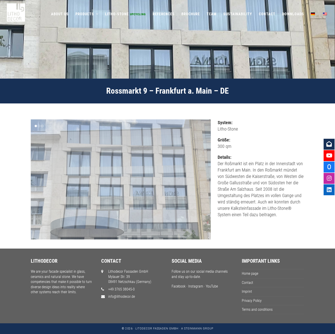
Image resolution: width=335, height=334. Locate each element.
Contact (247, 282)
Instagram (195, 286)
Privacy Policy (252, 300)
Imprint (247, 291)
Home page (250, 273)
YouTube (212, 286)
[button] (35, 179)
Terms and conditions (257, 309)
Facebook (179, 286)
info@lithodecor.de (121, 296)
